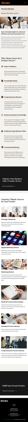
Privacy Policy (5, 419)
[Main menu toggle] (25, 2)
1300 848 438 (14, 405)
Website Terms (10, 419)
